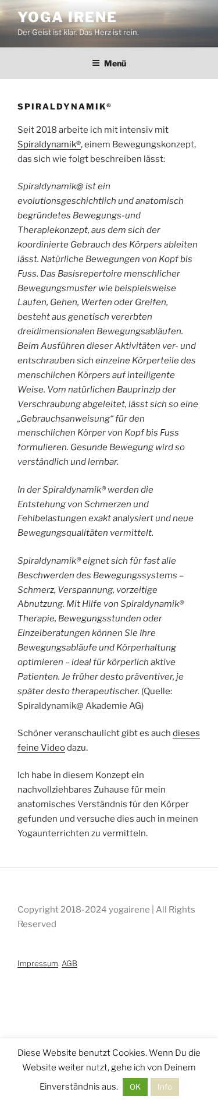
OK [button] (135, 1086)
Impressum (37, 963)
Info (165, 1086)
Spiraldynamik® (49, 144)
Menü (115, 63)
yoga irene (67, 17)
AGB (69, 963)
